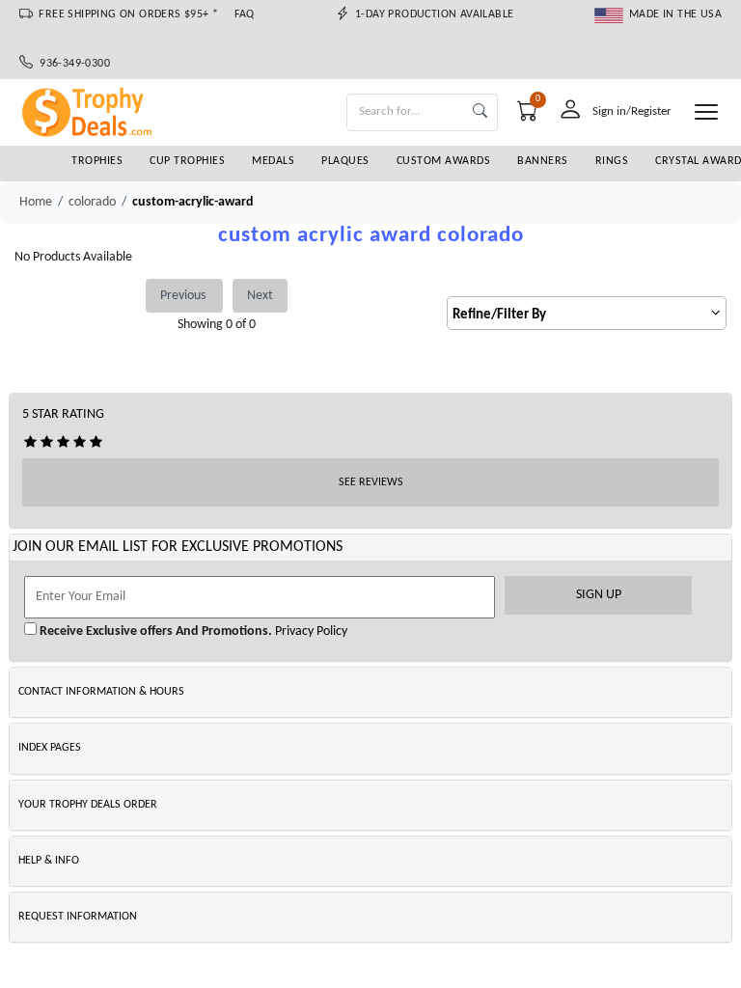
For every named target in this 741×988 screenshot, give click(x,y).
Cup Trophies (187, 161)
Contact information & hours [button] (101, 692)
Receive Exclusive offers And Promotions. (154, 631)
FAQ (244, 14)
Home (35, 202)
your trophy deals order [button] (87, 804)
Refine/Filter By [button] (499, 315)
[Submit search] (480, 112)
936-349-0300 (71, 63)
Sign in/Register (632, 111)
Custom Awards (444, 161)
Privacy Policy (309, 631)
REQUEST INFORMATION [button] (77, 916)
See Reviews (371, 482)
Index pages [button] (49, 748)
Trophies (97, 161)
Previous (184, 295)
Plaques (345, 161)
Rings (612, 161)
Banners (542, 161)
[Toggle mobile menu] (706, 112)
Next (260, 295)
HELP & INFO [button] (48, 860)
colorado (92, 202)
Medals (273, 161)
